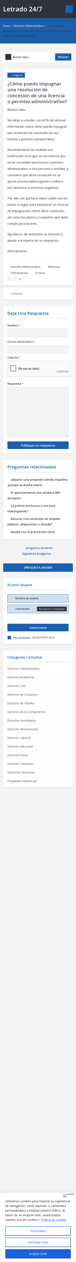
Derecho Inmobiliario (21, 720)
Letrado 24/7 (22, 9)
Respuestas (19, 273)
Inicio (6, 26)
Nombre (13, 325)
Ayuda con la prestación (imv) (32, 532)
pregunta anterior (39, 548)
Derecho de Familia (20, 703)
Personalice (38, 1231)
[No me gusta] (15, 279)
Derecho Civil (16, 686)
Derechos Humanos (21, 772)
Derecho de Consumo (22, 695)
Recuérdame (21, 638)
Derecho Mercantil (20, 746)
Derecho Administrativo (28, 26)
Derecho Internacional (22, 729)
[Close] (68, 1195)
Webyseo (54, 267)
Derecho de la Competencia (26, 712)
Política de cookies (53, 1220)
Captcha (13, 357)
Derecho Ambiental (20, 677)
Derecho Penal (17, 755)
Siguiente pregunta (37, 554)
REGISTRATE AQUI (44, 637)
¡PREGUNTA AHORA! (38, 567)
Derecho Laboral (18, 738)
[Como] (9, 279)
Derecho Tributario (20, 764)
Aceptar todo (38, 1254)
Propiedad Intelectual (21, 781)
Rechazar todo (38, 1242)
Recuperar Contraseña (52, 608)
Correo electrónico (21, 342)
